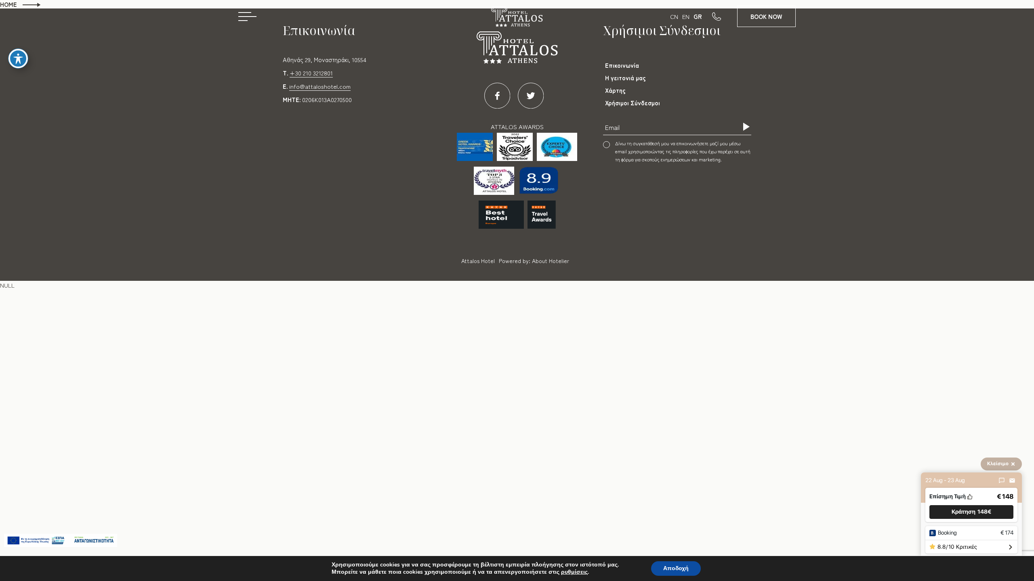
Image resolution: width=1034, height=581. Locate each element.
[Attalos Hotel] (517, 19)
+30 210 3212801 (311, 73)
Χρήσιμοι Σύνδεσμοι (632, 102)
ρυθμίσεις (574, 572)
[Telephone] (724, 16)
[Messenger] (1001, 481)
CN (674, 16)
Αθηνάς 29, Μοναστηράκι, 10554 (324, 59)
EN (685, 16)
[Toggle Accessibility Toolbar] (18, 58)
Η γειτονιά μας (625, 77)
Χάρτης (615, 90)
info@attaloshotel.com (320, 86)
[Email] (1012, 481)
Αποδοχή (676, 568)
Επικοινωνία (622, 65)
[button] (971, 512)
